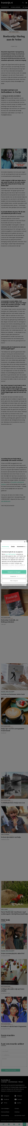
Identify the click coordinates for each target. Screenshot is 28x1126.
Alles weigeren (14, 580)
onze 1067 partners (10, 554)
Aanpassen (13, 576)
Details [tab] (13, 546)
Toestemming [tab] (5, 546)
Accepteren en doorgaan (14, 572)
